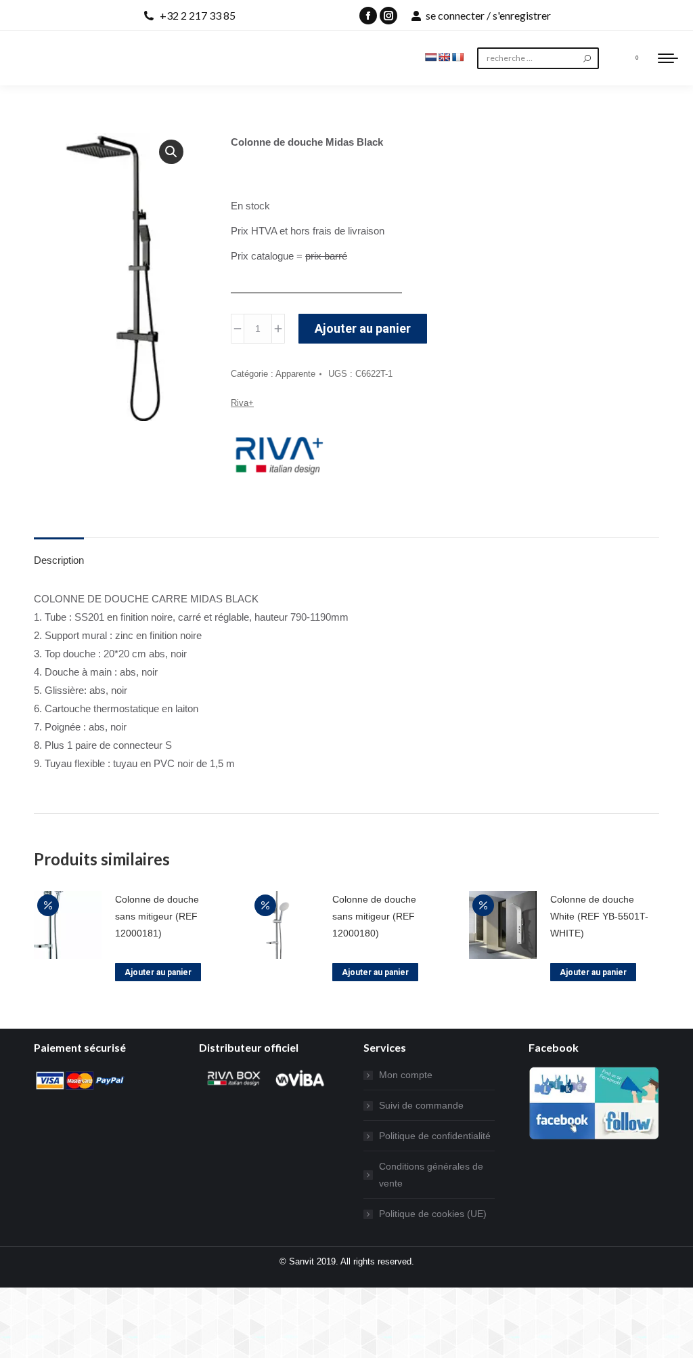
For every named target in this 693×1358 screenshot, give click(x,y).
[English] (444, 57)
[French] (457, 57)
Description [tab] (59, 560)
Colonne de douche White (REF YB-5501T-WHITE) (599, 916)
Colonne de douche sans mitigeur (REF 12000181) (157, 916)
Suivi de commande (421, 1105)
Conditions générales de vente (431, 1175)
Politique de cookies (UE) (433, 1213)
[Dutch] (430, 57)
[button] (171, 152)
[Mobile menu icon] (667, 58)
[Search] (587, 58)
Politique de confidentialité (435, 1135)
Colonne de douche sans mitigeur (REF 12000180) (374, 916)
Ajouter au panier (363, 328)
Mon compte (405, 1074)
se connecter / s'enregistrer (488, 15)
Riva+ (242, 403)
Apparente (295, 374)
